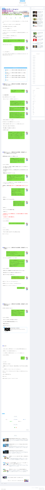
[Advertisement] (15, 61)
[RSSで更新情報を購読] (16, 427)
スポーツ (3, 413)
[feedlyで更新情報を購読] (14, 427)
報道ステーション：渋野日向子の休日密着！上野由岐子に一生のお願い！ (16, 75)
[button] (24, 18)
